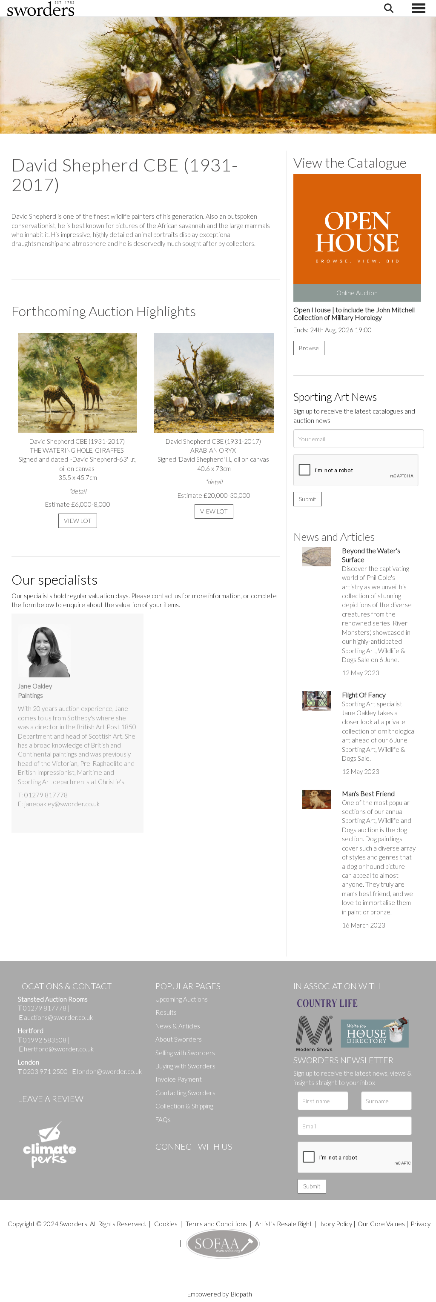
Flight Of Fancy (364, 695)
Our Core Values (381, 1224)
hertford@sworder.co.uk (59, 1049)
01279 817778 (44, 1008)
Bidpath (241, 1294)
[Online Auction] (357, 237)
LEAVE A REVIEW (50, 1099)
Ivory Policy (336, 1224)
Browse (309, 347)
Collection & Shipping (184, 1106)
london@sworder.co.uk (107, 1071)
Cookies (166, 1224)
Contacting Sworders (185, 1092)
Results (166, 1012)
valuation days (109, 596)
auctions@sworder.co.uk (56, 1017)
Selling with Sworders (185, 1052)
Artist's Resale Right (283, 1224)
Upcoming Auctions (181, 999)
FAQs (163, 1119)
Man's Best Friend (368, 793)
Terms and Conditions (217, 1224)
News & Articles (177, 1026)
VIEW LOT (78, 520)
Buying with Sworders (185, 1066)
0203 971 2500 (45, 1071)
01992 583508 (44, 1040)
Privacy (420, 1224)
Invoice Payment (178, 1079)
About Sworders (178, 1039)
